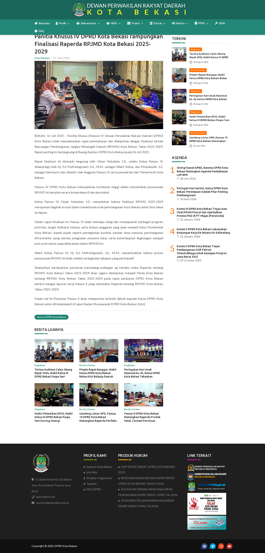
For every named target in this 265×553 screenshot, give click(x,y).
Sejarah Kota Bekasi (99, 466)
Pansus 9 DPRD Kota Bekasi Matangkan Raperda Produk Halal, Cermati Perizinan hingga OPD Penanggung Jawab (142, 420)
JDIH (221, 23)
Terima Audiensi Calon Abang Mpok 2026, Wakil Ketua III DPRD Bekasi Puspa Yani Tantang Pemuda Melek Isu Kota (53, 376)
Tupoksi (91, 483)
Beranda (44, 23)
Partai (157, 23)
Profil (62, 23)
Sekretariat (88, 23)
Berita (180, 23)
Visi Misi (91, 472)
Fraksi (135, 23)
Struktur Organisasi (99, 478)
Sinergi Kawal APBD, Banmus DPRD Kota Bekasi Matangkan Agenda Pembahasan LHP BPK (202, 171)
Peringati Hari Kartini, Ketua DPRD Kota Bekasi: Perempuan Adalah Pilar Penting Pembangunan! (202, 192)
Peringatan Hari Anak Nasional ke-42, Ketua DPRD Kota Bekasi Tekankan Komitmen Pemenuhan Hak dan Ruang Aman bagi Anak (142, 376)
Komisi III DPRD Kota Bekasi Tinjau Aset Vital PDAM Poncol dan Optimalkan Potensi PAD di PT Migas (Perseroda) (202, 212)
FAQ (40, 31)
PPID (201, 23)
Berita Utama (198, 70)
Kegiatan (195, 49)
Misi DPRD (93, 489)
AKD (114, 23)
